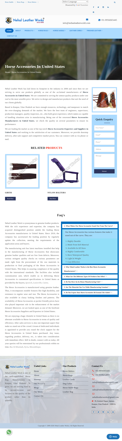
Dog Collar (67, 384)
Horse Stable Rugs (70, 388)
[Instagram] (103, 7)
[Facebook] (93, 7)
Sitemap (37, 379)
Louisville (37, 283)
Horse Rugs (20, 2)
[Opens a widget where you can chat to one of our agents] (113, 437)
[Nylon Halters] (68, 171)
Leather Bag (68, 392)
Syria (26, 347)
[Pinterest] (93, 12)
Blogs (36, 388)
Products (29, 30)
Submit (104, 171)
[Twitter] (98, 7)
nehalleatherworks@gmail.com (105, 397)
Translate (84, 5)
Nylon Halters (57, 193)
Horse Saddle (9, 2)
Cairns (45, 283)
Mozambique (35, 347)
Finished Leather (94, 30)
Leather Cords (75, 30)
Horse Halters (32, 2)
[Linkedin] (108, 7)
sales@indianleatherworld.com (105, 390)
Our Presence (39, 384)
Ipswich (28, 283)
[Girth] (25, 171)
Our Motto (38, 392)
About (18, 30)
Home (9, 30)
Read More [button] (10, 198)
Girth (8, 193)
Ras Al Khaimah (16, 347)
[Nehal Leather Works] (25, 20)
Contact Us (12, 36)
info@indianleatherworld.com (76, 23)
